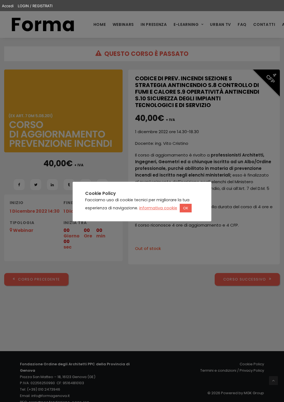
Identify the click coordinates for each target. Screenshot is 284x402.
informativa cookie (158, 207)
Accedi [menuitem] (8, 6)
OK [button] (185, 208)
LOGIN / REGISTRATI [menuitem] (35, 6)
